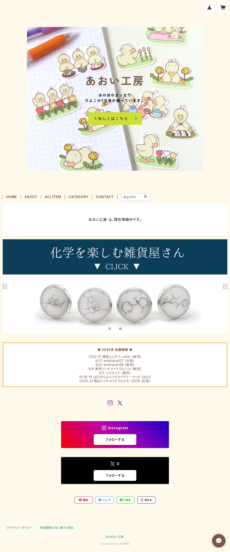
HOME (11, 197)
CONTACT (105, 197)
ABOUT (30, 197)
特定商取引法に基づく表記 (57, 527)
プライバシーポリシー (19, 527)
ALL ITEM (53, 197)
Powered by (110, 543)
